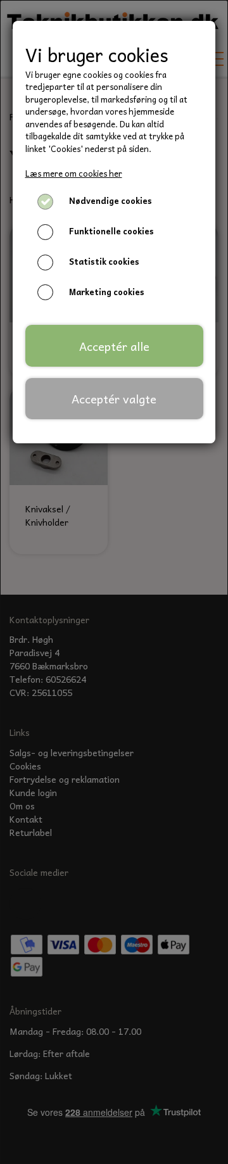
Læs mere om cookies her (73, 173)
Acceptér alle (114, 346)
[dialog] (114, 582)
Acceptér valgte (114, 398)
